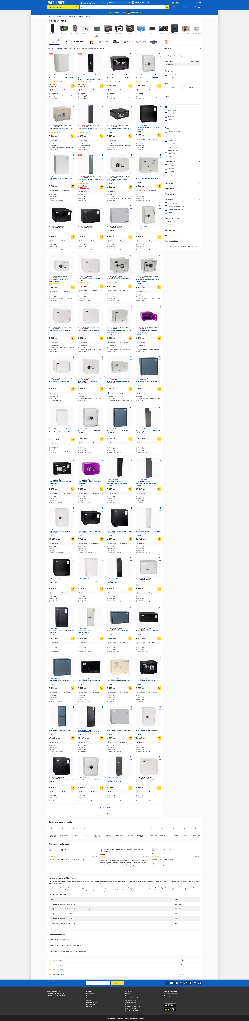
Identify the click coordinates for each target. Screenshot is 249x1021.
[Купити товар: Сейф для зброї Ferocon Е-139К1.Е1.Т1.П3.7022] (130, 788)
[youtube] (172, 983)
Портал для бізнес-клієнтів (172, 996)
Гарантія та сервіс (130, 1002)
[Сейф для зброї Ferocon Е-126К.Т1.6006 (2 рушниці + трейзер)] (90, 164)
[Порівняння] (174, 7)
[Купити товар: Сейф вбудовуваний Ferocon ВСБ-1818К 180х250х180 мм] (130, 389)
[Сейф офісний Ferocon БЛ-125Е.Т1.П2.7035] (90, 617)
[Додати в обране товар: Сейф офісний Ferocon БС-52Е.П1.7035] (160, 54)
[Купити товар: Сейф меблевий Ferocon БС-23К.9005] (159, 638)
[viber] (181, 983)
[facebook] (167, 983)
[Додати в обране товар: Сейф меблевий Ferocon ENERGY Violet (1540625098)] (102, 458)
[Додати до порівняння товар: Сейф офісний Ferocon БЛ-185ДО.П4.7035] (160, 511)
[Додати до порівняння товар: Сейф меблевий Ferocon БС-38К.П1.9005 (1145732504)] (73, 759)
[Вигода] (176, 2)
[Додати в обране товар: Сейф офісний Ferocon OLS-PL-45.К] (160, 357)
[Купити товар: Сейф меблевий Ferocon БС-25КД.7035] (130, 738)
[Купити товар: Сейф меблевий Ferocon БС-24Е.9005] (130, 136)
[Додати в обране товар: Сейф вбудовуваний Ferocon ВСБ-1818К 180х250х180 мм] (131, 357)
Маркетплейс (90, 1004)
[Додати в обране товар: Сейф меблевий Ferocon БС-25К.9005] (102, 206)
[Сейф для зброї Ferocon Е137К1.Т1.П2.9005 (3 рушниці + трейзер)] (90, 63)
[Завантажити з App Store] (170, 1005)
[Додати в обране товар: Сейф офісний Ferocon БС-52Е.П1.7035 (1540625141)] (102, 408)
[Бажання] (184, 7)
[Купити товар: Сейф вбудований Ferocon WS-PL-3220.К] (130, 688)
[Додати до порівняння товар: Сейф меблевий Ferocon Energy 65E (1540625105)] (73, 511)
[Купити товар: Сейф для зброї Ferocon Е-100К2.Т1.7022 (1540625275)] (159, 439)
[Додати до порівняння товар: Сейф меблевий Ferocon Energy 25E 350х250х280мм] (160, 309)
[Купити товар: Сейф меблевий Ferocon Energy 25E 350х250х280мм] (159, 338)
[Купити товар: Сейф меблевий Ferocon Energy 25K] (73, 389)
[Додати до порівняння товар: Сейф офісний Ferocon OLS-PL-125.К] (73, 710)
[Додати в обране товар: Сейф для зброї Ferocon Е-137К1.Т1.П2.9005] (131, 558)
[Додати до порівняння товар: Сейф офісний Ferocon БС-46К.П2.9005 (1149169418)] (73, 560)
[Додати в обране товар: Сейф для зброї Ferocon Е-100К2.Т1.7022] (102, 104)
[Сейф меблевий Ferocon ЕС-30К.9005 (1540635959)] (90, 517)
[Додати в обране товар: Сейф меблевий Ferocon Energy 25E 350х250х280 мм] (73, 255)
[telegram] (190, 983)
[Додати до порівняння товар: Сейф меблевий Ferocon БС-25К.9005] (102, 208)
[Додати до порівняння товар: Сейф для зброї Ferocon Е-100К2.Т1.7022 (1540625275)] (160, 410)
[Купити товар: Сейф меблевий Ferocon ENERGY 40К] (159, 788)
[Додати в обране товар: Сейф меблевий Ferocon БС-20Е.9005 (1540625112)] (73, 458)
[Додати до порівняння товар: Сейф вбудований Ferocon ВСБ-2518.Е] (131, 258)
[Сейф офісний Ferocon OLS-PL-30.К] (119, 617)
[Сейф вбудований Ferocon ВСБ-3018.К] (148, 164)
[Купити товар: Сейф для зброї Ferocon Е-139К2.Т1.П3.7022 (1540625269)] (159, 489)
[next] (199, 822)
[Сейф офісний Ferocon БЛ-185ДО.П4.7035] (148, 517)
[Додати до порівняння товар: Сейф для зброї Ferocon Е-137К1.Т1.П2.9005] (131, 560)
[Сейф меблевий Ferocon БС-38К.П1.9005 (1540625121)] (119, 517)
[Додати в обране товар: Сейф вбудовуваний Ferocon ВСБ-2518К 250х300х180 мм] (131, 306)
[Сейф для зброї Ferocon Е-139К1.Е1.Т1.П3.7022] (119, 766)
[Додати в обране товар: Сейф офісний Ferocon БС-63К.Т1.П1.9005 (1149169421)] (73, 607)
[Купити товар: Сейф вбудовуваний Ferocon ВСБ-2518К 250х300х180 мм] (130, 338)
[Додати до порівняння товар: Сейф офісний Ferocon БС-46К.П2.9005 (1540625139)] (160, 107)
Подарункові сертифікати (133, 1006)
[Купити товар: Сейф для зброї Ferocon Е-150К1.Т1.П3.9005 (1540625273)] (130, 489)
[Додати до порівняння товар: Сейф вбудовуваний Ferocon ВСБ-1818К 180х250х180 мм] (131, 360)
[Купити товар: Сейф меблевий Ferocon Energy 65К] (101, 589)
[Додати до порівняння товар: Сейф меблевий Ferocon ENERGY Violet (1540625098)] (102, 461)
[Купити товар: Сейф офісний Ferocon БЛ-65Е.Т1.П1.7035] (159, 237)
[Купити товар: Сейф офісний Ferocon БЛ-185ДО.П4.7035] (159, 539)
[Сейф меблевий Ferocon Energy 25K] (62, 366)
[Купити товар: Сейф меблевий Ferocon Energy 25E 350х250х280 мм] (73, 287)
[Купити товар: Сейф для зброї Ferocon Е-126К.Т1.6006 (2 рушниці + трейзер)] (101, 187)
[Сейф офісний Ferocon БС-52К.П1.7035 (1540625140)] (62, 164)
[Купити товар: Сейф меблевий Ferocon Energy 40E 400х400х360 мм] (101, 389)
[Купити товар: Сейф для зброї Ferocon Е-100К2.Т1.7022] (101, 136)
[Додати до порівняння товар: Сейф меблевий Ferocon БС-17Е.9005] (131, 56)
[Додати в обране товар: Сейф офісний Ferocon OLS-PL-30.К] (131, 607)
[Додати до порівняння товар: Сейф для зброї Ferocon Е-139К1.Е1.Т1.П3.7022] (131, 759)
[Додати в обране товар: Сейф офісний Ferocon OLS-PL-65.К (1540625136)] (131, 408)
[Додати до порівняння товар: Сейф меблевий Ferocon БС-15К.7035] (160, 560)
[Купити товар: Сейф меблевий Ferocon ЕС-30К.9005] (73, 237)
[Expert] (79, 42)
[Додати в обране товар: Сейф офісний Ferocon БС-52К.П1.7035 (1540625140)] (73, 155)
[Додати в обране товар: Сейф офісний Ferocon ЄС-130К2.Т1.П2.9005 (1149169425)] (102, 707)
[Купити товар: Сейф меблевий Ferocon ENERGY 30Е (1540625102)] (101, 286)
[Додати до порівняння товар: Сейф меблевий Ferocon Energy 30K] (73, 309)
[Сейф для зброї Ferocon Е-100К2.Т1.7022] (90, 114)
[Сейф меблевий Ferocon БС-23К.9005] (148, 617)
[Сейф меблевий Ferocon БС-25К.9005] (90, 215)
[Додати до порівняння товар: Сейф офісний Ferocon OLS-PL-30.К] (131, 610)
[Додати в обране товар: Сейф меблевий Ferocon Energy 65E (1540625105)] (73, 508)
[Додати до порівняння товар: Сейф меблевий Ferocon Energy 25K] (73, 360)
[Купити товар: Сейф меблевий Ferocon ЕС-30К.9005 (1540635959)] (101, 539)
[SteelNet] (104, 42)
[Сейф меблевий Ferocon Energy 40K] (90, 315)
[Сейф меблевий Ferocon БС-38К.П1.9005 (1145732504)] (62, 766)
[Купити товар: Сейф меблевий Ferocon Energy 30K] (73, 338)
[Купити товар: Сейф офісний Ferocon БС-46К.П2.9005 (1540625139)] (159, 135)
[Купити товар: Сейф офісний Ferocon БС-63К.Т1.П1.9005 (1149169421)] (73, 638)
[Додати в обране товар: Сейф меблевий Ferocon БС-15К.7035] (160, 558)
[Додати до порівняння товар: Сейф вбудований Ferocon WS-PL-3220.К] (131, 660)
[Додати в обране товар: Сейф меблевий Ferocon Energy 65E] (160, 707)
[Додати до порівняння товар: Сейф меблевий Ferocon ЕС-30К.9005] (73, 208)
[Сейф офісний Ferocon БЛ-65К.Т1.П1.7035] (62, 63)
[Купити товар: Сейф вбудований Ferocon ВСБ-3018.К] (159, 186)
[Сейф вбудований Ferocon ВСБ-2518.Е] (119, 265)
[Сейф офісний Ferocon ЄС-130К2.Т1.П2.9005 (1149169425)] (90, 716)
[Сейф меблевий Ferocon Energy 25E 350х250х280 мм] (62, 265)
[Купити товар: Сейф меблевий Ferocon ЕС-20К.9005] (101, 688)
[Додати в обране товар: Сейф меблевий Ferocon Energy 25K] (73, 357)
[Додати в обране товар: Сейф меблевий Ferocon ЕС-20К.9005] (102, 657)
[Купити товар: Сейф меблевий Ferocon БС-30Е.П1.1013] (73, 136)
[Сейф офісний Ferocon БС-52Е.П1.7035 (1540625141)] (90, 417)
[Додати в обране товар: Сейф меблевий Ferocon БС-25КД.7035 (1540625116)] (131, 206)
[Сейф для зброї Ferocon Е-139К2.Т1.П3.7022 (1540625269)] (148, 468)
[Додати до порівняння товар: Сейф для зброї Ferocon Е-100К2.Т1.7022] (102, 107)
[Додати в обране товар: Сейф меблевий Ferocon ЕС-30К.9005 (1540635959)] (102, 508)
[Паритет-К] (129, 42)
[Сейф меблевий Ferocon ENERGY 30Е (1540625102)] (90, 265)
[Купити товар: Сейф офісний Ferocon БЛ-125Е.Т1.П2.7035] (101, 638)
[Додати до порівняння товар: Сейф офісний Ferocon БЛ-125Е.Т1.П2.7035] (102, 610)
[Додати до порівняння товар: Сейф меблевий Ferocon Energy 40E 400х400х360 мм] (102, 360)
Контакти (89, 998)
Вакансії (88, 1000)
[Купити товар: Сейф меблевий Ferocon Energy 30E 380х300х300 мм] (130, 187)
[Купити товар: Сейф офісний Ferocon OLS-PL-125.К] (73, 738)
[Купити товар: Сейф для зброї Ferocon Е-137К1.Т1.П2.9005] (130, 589)
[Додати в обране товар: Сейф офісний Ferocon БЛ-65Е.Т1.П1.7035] (160, 206)
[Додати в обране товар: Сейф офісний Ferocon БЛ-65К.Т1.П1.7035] (73, 54)
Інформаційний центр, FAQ (55, 993)
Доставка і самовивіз (131, 998)
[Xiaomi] (166, 42)
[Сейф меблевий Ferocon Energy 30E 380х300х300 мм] (119, 164)
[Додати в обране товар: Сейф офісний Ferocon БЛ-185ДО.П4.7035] (160, 508)
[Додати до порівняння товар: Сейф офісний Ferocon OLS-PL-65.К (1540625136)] (131, 410)
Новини (88, 996)
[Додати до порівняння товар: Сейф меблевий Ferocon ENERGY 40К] (160, 759)
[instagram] (176, 983)
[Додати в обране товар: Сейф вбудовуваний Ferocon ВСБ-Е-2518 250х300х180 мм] (160, 255)
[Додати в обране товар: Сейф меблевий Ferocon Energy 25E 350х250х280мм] (160, 306)
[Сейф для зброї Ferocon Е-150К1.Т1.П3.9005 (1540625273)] (119, 468)
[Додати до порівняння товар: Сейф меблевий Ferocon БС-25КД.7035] (131, 710)
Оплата (127, 993)
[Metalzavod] (91, 42)
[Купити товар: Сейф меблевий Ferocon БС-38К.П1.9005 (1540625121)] (130, 539)
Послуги (127, 1004)
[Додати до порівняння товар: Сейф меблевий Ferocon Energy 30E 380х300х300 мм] (131, 158)
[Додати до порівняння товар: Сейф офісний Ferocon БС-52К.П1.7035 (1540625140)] (73, 158)
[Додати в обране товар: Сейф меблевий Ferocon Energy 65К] (102, 558)
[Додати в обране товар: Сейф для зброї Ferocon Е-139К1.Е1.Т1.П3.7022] (131, 757)
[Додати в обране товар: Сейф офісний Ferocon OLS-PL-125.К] (73, 707)
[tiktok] (186, 983)
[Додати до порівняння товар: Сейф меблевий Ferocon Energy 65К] (102, 560)
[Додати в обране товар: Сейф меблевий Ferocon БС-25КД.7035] (131, 707)
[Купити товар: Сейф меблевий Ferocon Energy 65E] (159, 738)
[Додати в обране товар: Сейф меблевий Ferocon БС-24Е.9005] (131, 104)
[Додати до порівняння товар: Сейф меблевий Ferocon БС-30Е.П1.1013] (73, 107)
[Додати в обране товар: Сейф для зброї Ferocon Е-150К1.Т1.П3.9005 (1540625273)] (131, 458)
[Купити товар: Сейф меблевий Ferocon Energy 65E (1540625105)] (73, 539)
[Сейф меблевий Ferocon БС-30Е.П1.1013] (62, 114)
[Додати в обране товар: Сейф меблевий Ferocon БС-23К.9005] (160, 607)
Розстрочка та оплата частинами (135, 996)
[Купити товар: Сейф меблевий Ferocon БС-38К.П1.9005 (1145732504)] (73, 788)
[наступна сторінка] (120, 813)
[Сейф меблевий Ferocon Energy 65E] (148, 716)
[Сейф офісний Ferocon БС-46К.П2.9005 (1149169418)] (62, 567)
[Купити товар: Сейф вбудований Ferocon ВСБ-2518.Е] (130, 286)
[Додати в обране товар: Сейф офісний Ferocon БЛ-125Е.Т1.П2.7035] (102, 607)
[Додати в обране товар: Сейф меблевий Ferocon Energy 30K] (73, 306)
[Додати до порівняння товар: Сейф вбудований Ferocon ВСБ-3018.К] (160, 158)
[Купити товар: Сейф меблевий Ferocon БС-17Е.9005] (130, 86)
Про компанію (90, 993)
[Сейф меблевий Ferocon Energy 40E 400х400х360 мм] (90, 366)
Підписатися (117, 983)
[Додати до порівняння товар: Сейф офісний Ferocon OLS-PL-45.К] (160, 360)
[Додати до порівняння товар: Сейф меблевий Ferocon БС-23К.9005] (160, 610)
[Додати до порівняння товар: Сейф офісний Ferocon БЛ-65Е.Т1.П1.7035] (160, 208)
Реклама (89, 1006)
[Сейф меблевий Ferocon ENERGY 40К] (148, 766)
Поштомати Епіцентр (131, 1010)
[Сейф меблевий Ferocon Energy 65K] (62, 417)
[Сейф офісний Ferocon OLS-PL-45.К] (148, 366)
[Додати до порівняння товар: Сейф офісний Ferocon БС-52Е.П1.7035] (160, 56)
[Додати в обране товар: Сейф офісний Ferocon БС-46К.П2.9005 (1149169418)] (73, 558)
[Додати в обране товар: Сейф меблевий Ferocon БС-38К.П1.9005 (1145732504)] (73, 757)
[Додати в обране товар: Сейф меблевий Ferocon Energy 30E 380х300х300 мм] (131, 155)
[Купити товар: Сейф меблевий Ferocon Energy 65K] (73, 439)
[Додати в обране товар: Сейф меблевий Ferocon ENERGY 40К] (160, 757)
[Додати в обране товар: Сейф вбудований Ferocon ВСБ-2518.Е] (131, 255)
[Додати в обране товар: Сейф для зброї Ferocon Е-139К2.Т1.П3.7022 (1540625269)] (160, 458)
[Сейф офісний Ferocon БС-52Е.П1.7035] (148, 63)
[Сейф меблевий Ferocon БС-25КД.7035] (119, 716)
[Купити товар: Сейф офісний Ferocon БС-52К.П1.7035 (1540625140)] (73, 186)
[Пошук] (167, 7)
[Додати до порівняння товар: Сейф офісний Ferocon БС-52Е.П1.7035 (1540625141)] (102, 410)
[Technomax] (154, 42)
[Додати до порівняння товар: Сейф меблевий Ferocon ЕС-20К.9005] (102, 660)
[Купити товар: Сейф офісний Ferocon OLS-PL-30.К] (130, 638)
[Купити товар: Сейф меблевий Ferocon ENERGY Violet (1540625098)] (101, 489)
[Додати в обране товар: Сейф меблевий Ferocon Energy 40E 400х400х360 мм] (102, 357)
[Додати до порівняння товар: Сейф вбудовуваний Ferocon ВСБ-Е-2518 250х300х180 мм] (160, 258)
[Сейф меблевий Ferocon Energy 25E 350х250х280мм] (148, 315)
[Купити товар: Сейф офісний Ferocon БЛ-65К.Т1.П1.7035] (73, 86)
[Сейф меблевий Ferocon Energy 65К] (90, 567)
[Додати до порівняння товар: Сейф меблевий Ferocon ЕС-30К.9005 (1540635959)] (102, 511)
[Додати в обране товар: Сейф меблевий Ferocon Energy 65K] (73, 408)
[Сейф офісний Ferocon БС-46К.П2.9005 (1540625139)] (148, 114)
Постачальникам (91, 1002)
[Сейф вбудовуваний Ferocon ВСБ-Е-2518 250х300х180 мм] (148, 265)
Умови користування (170, 993)
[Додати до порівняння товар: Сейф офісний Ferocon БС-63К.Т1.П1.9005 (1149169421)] (73, 610)
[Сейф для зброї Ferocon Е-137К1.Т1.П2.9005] (119, 567)
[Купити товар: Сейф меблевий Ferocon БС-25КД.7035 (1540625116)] (130, 237)
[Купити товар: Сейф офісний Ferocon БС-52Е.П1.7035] (159, 86)
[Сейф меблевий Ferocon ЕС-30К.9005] (62, 215)
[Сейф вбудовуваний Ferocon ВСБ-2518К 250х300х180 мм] (119, 315)
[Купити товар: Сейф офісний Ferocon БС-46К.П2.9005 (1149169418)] (73, 589)
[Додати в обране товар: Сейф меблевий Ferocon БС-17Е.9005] (131, 54)
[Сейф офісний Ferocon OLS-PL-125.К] (62, 716)
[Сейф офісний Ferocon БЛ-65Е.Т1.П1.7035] (148, 215)
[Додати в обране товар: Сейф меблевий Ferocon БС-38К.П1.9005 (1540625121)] (131, 508)
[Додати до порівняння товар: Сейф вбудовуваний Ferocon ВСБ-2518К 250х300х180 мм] (131, 309)
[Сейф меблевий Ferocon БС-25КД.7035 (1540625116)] (119, 215)
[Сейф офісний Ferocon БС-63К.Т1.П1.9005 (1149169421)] (62, 617)
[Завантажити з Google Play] (170, 1009)
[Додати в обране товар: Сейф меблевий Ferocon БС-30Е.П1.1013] (73, 104)
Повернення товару (131, 1000)
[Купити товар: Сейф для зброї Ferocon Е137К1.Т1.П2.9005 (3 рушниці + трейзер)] (101, 86)
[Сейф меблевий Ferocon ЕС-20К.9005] (90, 667)
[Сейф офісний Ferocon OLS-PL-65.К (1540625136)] (119, 417)
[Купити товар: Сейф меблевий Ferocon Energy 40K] (101, 338)
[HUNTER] (116, 42)
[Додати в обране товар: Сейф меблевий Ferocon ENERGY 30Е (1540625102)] (102, 255)
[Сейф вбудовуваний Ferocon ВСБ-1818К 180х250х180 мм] (119, 366)
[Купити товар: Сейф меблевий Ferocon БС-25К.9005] (101, 237)
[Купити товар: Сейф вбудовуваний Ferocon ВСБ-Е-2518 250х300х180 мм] (159, 287)
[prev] (195, 822)
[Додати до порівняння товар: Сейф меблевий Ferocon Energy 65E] (160, 710)
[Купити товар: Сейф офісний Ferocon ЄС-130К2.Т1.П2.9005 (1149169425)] (101, 738)
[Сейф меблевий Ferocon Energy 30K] (62, 315)
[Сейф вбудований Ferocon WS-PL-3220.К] (119, 667)
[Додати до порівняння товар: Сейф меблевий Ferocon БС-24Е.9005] (131, 107)
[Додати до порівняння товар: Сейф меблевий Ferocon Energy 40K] (102, 309)
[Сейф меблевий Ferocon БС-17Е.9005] (119, 63)
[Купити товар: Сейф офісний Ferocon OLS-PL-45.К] (159, 389)
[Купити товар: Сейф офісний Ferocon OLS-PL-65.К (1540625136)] (130, 439)
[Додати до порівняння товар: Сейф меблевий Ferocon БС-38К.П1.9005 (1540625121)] (131, 511)
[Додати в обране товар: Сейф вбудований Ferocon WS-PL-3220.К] (131, 657)
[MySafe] (141, 42)
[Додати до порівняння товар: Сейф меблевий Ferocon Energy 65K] (73, 410)
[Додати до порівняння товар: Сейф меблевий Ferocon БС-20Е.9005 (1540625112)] (73, 461)
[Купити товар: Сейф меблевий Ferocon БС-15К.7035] (159, 589)
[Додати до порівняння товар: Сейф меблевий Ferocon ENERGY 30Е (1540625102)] (102, 258)
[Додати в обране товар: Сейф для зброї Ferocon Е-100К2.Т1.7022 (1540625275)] (160, 408)
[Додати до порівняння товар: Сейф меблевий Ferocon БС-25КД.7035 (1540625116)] (131, 208)
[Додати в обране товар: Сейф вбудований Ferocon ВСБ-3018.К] (160, 155)
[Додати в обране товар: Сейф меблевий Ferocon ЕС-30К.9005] (73, 206)
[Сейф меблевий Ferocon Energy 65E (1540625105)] (62, 517)
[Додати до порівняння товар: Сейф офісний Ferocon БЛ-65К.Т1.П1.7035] (73, 56)
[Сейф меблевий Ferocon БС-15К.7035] (148, 567)
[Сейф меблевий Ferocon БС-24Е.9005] (119, 114)
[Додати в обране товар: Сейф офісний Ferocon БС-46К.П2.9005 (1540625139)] (160, 104)
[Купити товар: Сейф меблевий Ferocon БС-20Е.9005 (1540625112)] (73, 489)
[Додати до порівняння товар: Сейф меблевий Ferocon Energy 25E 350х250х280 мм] (73, 258)
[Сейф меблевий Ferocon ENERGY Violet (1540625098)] (90, 468)
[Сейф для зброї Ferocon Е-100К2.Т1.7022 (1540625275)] (148, 417)
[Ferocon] (54, 42)
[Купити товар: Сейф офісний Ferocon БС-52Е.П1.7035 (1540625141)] (101, 439)
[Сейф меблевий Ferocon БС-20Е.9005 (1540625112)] (62, 468)
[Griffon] (66, 42)
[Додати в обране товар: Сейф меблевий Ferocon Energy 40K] (102, 306)
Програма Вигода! (130, 1008)
